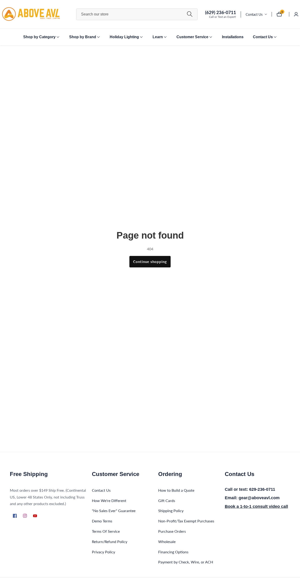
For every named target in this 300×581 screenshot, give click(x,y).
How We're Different (109, 500)
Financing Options (173, 552)
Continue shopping (150, 261)
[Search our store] (189, 14)
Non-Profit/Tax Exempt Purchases (186, 521)
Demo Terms (102, 521)
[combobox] (137, 14)
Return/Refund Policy (109, 541)
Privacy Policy (103, 552)
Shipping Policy (171, 511)
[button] (39, 37)
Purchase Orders (172, 531)
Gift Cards (166, 500)
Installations (233, 37)
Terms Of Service (106, 531)
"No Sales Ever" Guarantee (113, 511)
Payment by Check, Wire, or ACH (185, 562)
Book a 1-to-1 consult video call (256, 506)
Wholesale (167, 541)
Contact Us (254, 14)
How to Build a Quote (176, 490)
